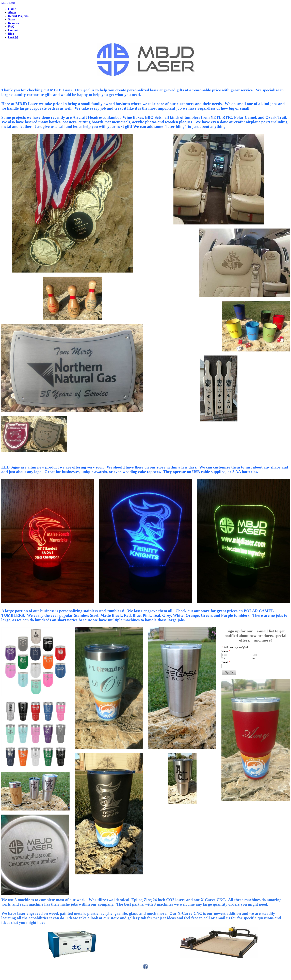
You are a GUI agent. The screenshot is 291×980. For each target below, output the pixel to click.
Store (11, 19)
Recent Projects (18, 16)
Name (225, 651)
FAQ (11, 26)
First (223, 658)
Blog (11, 33)
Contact (13, 30)
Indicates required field (234, 647)
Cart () (13, 37)
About (12, 12)
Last (253, 658)
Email (225, 662)
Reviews (13, 23)
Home (12, 8)
